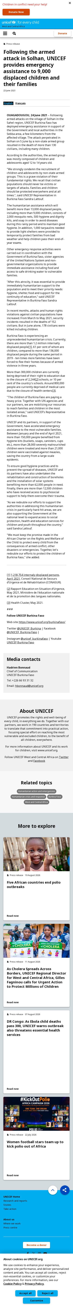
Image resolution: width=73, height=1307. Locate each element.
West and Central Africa (36, 802)
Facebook (39, 761)
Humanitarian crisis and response (28, 796)
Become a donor (37, 1245)
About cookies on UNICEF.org (23, 1259)
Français (20, 103)
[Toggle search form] (14, 33)
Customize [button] (36, 1300)
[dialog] (36, 1280)
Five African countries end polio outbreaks (34, 884)
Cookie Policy (12, 1284)
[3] (54, 391)
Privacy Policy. (34, 1284)
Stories (7, 1204)
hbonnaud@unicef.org (29, 686)
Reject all (47, 1293)
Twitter (64, 757)
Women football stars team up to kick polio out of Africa (35, 1144)
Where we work (12, 1223)
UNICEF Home (11, 1196)
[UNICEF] (20, 22)
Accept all (25, 1293)
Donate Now (16, 12)
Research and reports (15, 1200)
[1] (30, 347)
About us (8, 1219)
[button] (70, 3)
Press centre (10, 1227)
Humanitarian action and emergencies (36, 791)
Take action (9, 1208)
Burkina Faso (55, 796)
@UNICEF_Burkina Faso (22, 632)
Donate (62, 33)
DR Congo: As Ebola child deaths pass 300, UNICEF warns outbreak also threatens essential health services (35, 1028)
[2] (36, 379)
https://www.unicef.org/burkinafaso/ (42, 622)
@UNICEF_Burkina (29, 628)
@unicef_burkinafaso (34, 639)
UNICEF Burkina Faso (20, 642)
